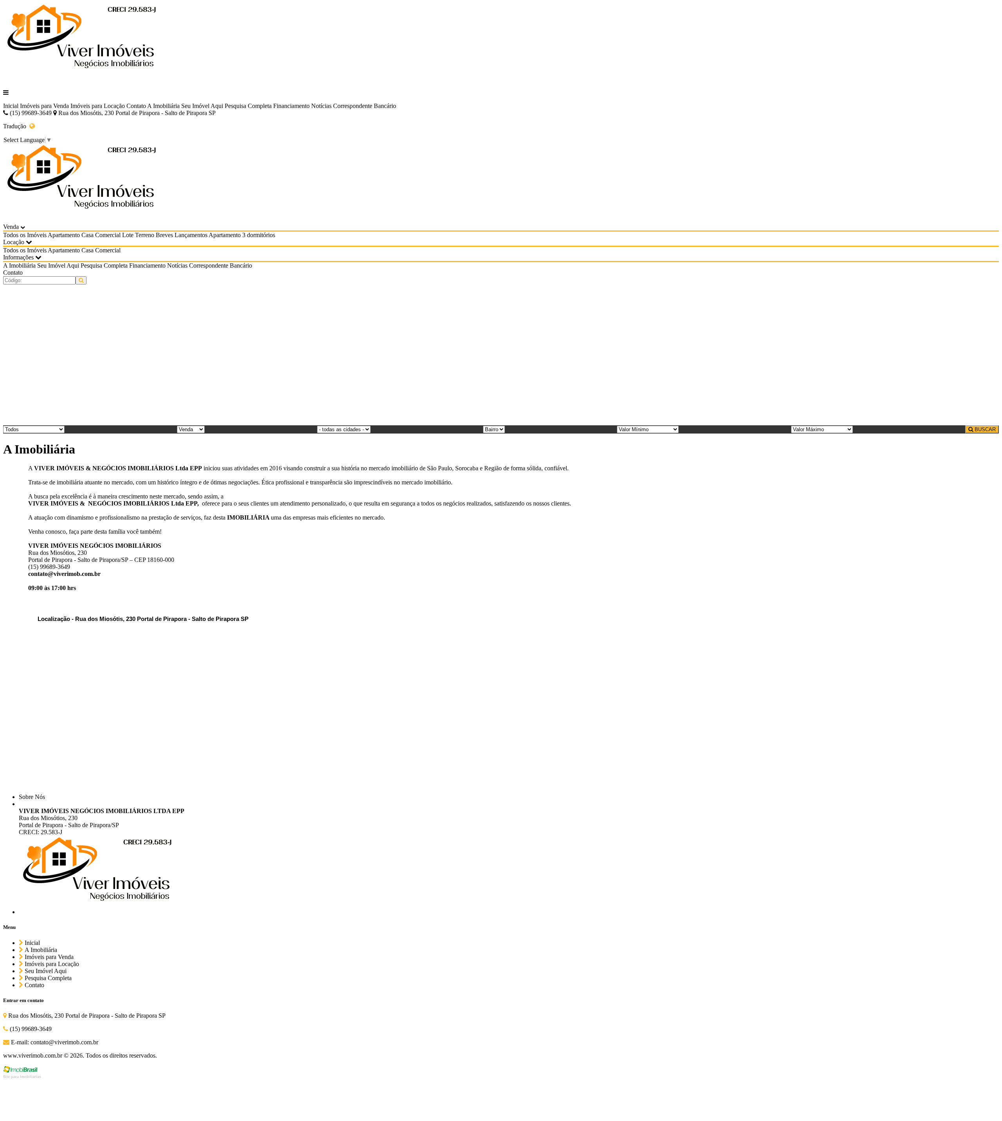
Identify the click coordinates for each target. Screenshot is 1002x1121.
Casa (87, 235)
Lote (127, 235)
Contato (136, 106)
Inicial (10, 106)
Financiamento (291, 106)
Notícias (321, 106)
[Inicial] (81, 79)
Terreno (144, 235)
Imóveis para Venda (44, 106)
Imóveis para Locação (97, 106)
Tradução (16, 126)
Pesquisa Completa (248, 106)
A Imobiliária (163, 106)
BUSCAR (984, 429)
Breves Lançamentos (181, 235)
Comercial (108, 235)
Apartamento (64, 235)
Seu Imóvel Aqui (202, 106)
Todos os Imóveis (25, 235)
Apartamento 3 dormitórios (242, 235)
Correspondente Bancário (364, 106)
